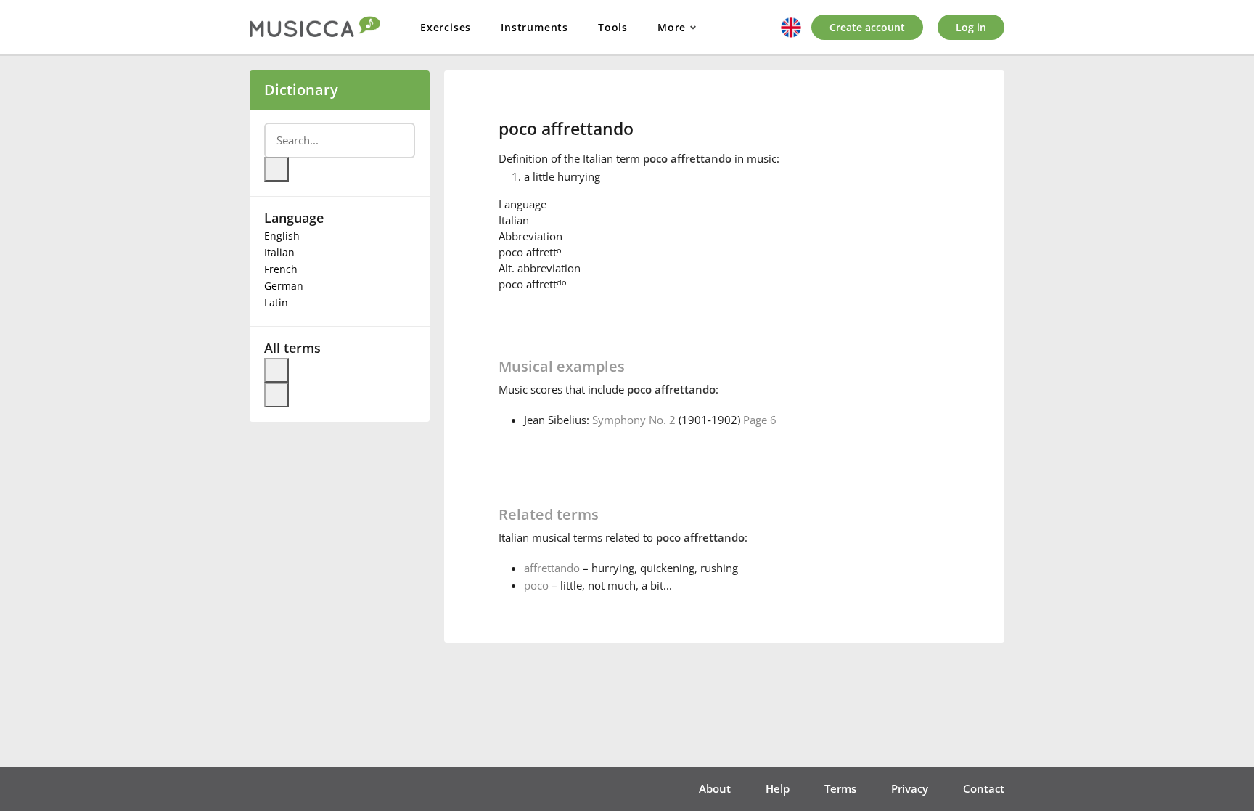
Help (778, 788)
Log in (971, 27)
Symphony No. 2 (634, 419)
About (715, 788)
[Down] (276, 395)
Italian (279, 252)
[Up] (276, 370)
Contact (983, 788)
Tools (613, 27)
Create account (867, 27)
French (281, 269)
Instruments (534, 27)
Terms (840, 788)
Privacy (909, 788)
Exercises (445, 27)
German (283, 286)
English (282, 236)
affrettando (552, 568)
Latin (276, 302)
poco (536, 585)
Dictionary (301, 89)
